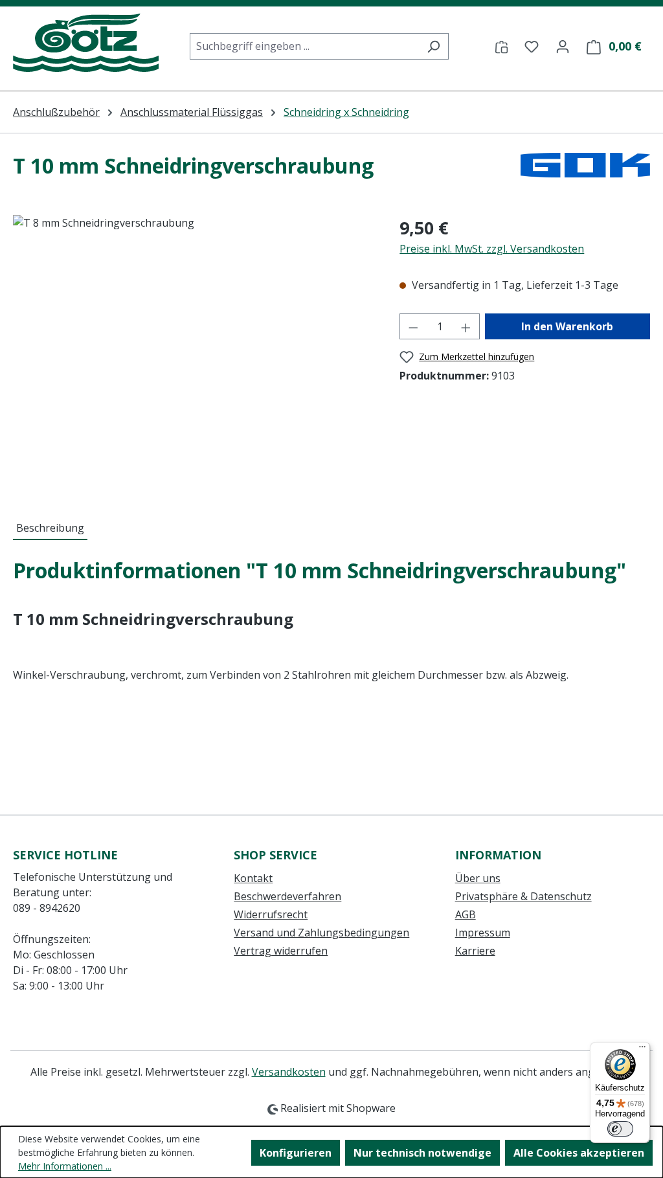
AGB (465, 914)
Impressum (482, 932)
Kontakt (253, 878)
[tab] (50, 528)
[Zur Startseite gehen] (86, 43)
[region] (193, 354)
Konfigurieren (296, 1153)
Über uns (477, 878)
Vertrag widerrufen (281, 951)
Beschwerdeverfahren (287, 896)
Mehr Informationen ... (64, 1166)
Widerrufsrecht (271, 914)
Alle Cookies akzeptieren (578, 1153)
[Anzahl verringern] (413, 326)
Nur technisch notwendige (422, 1153)
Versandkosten (289, 1072)
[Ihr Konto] (562, 46)
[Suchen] (433, 46)
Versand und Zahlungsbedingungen (321, 932)
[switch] (620, 1129)
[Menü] (642, 1050)
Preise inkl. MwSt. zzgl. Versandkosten (491, 249)
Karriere (475, 951)
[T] (193, 354)
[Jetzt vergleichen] (501, 46)
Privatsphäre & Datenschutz (523, 896)
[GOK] (585, 171)
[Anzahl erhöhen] (466, 326)
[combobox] (304, 46)
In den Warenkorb (567, 326)
